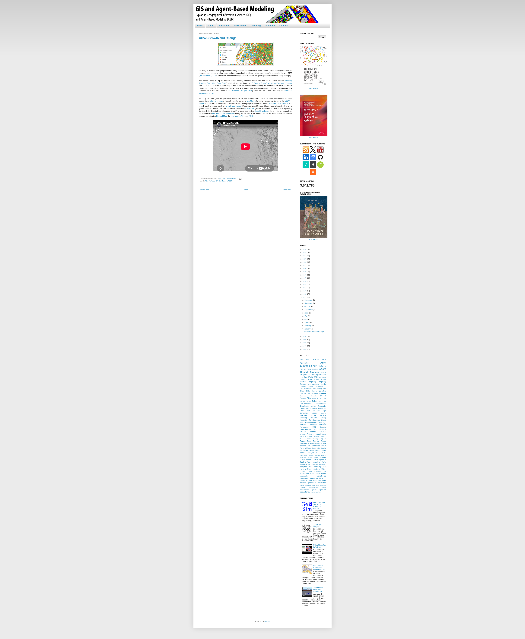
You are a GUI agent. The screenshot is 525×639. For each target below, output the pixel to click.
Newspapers (304, 427)
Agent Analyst (312, 369)
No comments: (232, 178)
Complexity (312, 382)
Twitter (318, 464)
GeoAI (324, 401)
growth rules (249, 109)
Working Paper (311, 481)
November (308, 303)
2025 (305, 252)
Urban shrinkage (314, 471)
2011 (305, 297)
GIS (314, 400)
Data (301, 388)
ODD (314, 427)
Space (318, 453)
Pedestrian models (314, 434)
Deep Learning (317, 388)
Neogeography (311, 422)
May (306, 316)
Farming (303, 398)
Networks (322, 425)
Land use (316, 411)
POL (315, 429)
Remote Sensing (312, 439)
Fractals (308, 401)
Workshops (322, 481)
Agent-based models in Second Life (318, 590)
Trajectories (310, 464)
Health (314, 408)
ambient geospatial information (313, 483)
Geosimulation (305, 408)
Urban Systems (313, 469)
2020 (305, 268)
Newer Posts (204, 190)
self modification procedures (223, 114)
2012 (305, 294)
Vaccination (304, 474)
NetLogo (322, 422)
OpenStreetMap (306, 429)
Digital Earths (311, 391)
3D (301, 360)
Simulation (316, 446)
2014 (305, 288)
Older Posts (287, 190)
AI (305, 369)
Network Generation (308, 425)
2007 (305, 346)
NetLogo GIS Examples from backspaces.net (319, 567)
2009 (305, 340)
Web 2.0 (322, 478)
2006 (305, 349)
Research (224, 25)
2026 (305, 249)
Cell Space (322, 377)
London (323, 413)
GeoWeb (313, 406)
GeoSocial (304, 406)
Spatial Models (320, 455)
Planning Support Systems (310, 436)
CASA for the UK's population (240, 91)
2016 (305, 281)
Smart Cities (316, 448)
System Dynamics (319, 460)
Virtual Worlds (320, 474)
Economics (303, 396)
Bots (301, 377)
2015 (305, 284)
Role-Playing (316, 443)
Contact (283, 25)
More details (313, 89)
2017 (305, 278)
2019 (305, 272)
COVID (310, 377)
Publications (240, 25)
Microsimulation (314, 420)
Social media (315, 450)
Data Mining (307, 388)
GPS (319, 401)
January (307, 329)
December (308, 300)
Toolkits (303, 462)
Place (324, 434)
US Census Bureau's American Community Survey (271, 83)
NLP (301, 422)
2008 (305, 343)
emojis (302, 485)
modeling (323, 485)
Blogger (267, 621)
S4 (321, 443)
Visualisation (304, 476)
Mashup (323, 418)
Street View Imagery (317, 457)
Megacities (303, 420)
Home (200, 25)
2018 (305, 275)
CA (217, 181)
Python (323, 436)
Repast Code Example (309, 441)
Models (323, 420)
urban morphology (315, 492)
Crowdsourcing (320, 386)
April (306, 319)
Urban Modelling (314, 467)
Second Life (305, 446)
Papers (313, 432)
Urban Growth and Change (217, 38)
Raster (302, 439)
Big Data (311, 375)
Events (323, 396)
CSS (315, 377)
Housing (320, 408)
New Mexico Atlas (238, 116)
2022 (305, 262)
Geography (322, 406)
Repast (323, 439)
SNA (324, 443)
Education (314, 396)
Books (323, 375)
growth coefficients (233, 106)
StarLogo (303, 457)
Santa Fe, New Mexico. (279, 103)
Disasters (322, 391)
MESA (313, 415)
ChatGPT (303, 379)
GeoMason (251, 101)
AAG (308, 360)
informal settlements (312, 485)
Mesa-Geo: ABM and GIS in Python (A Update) (319, 505)
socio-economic (313, 487)
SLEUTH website (261, 111)
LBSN (308, 411)
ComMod (303, 382)
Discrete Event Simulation (309, 393)
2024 (305, 256)
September (308, 310)
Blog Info (318, 375)
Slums (308, 448)
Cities (310, 379)
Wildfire (302, 480)
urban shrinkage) (216, 101)
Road (310, 443)
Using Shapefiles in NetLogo (319, 546)
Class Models (320, 379)
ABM (316, 359)
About (211, 25)
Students (270, 25)
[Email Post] (239, 178)
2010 (305, 336)
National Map (221, 116)
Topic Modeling (313, 462)
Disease (322, 393)
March (307, 322)
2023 (305, 259)
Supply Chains (305, 460)
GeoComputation (305, 403)
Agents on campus (317, 526)
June (306, 313)
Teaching (256, 25)
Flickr (309, 398)
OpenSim (323, 427)
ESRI (251, 116)
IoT (325, 408)
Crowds (310, 386)
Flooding (315, 398)
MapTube (314, 418)
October (307, 306)
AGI (301, 369)
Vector (312, 473)
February (308, 326)
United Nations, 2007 (207, 76)
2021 (305, 265)
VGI (324, 471)
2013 (305, 291)
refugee (302, 487)
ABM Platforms (210, 181)
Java (302, 411)
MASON (229, 181)
